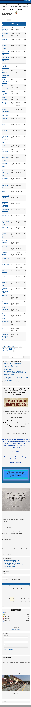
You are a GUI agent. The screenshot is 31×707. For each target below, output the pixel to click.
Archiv (11, 9)
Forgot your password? (9, 649)
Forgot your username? (9, 650)
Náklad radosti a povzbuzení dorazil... (5, 53)
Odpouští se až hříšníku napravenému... (5, 110)
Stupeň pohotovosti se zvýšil (5, 186)
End (16, 350)
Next (11, 350)
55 (20, 346)
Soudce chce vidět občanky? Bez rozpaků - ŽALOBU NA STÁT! (5, 336)
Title (3, 25)
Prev (9, 346)
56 (3, 348)
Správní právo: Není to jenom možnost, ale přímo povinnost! (5, 139)
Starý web (11, 11)
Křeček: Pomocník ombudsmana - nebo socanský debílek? (5, 74)
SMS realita (5, 118)
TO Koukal (4, 276)
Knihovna (19, 9)
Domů (3, 9)
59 (14, 348)
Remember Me (9, 644)
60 (18, 348)
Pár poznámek (5, 215)
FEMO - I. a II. (5, 295)
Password (6, 639)
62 (7, 350)
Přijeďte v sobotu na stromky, (4, 47)
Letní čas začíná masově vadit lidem (5, 81)
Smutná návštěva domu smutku (5, 151)
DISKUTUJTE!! (5, 124)
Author (17, 25)
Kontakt (4, 11)
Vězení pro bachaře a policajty (4, 284)
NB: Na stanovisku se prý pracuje (5, 93)
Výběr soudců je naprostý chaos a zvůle (5, 197)
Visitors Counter (16, 629)
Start (4, 346)
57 (7, 348)
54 (16, 346)
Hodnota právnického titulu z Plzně (5, 29)
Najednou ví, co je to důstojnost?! (5, 87)
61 (3, 350)
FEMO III (4, 246)
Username (6, 635)
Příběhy (27, 11)
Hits (24, 25)
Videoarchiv (20, 11)
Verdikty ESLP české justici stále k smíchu (5, 66)
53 (13, 346)
